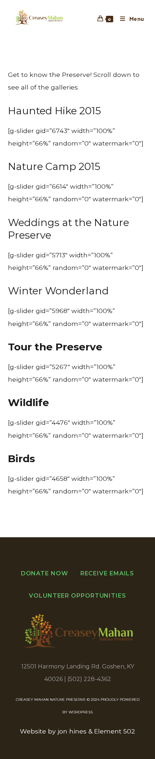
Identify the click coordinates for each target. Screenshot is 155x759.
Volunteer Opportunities (77, 595)
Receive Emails (107, 573)
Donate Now (44, 573)
